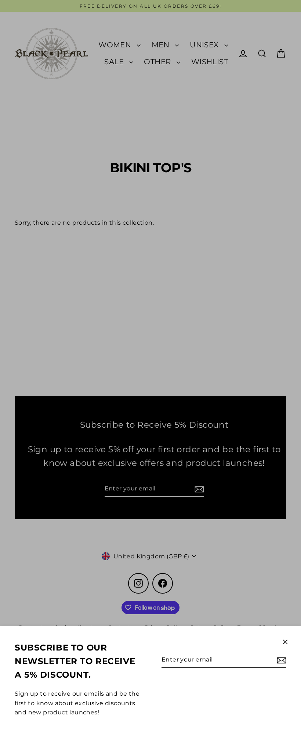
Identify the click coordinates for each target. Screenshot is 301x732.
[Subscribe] (280, 660)
